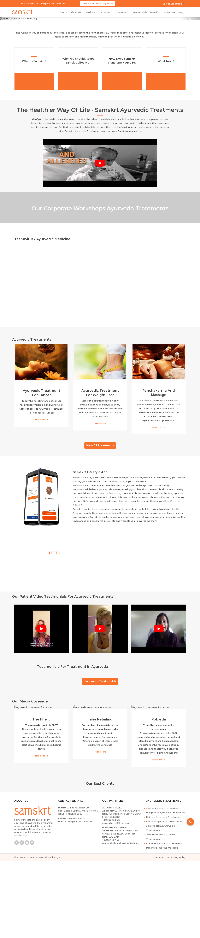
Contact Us (169, 12)
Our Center (105, 12)
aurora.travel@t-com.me (116, 820)
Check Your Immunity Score (97, 3)
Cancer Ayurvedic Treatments (163, 806)
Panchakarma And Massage (162, 845)
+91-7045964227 (30, 3)
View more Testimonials (100, 679)
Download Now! (30, 573)
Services (90, 12)
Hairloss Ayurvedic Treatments (164, 814)
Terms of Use (162, 855)
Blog (180, 12)
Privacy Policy (178, 855)
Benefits (155, 12)
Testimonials (140, 12)
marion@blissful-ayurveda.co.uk (120, 840)
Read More (41, 417)
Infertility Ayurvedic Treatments (164, 819)
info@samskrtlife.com (53, 3)
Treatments (122, 12)
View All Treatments (100, 443)
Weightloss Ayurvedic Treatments (165, 810)
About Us (76, 12)
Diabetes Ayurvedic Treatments (164, 841)
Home (63, 12)
